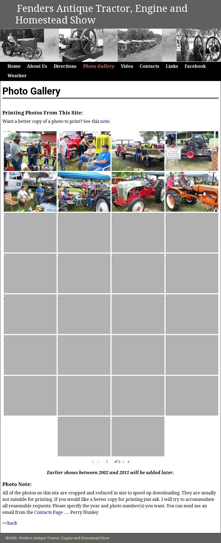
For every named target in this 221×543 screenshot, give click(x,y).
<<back (9, 523)
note (104, 121)
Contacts (149, 66)
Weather (17, 75)
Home (14, 66)
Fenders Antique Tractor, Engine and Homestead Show (64, 538)
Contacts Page (48, 512)
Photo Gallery (98, 66)
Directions (65, 66)
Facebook (195, 66)
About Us (37, 66)
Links (172, 66)
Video (127, 66)
